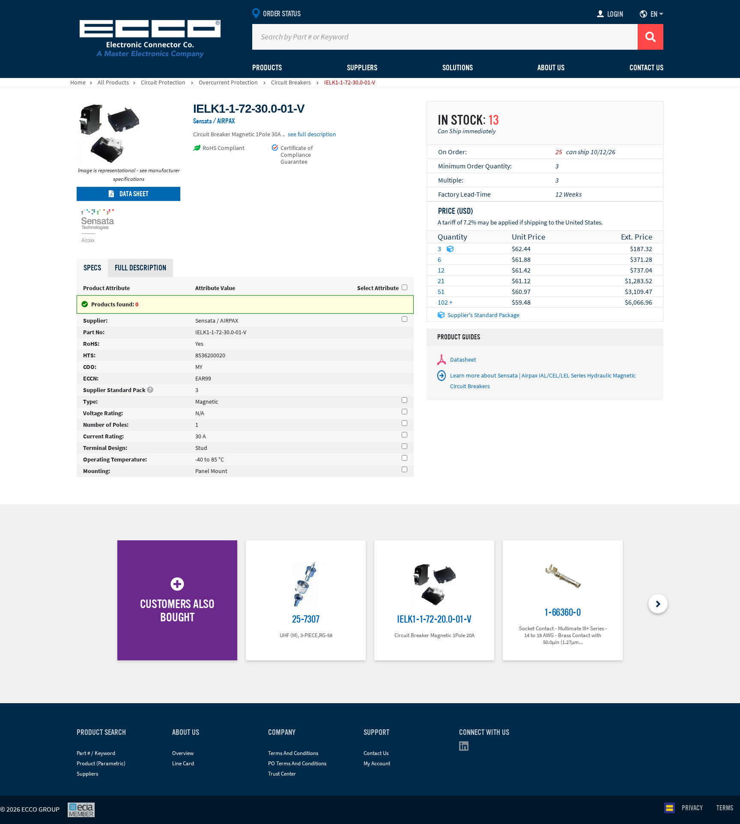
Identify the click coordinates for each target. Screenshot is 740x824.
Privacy (692, 808)
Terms (724, 808)
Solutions (457, 67)
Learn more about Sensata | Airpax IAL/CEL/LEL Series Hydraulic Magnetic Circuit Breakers (543, 381)
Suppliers (87, 773)
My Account (377, 763)
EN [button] (653, 14)
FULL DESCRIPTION (140, 268)
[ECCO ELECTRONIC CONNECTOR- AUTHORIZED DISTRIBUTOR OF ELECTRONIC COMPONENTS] (150, 37)
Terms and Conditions (293, 753)
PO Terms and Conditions (297, 763)
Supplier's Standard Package (483, 315)
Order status (281, 13)
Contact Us (646, 67)
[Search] (650, 37)
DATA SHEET (133, 194)
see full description (312, 134)
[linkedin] (466, 748)
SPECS (92, 268)
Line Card (183, 763)
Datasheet (463, 359)
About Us (550, 67)
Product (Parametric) (101, 763)
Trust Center (282, 773)
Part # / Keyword (96, 753)
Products (267, 67)
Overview (183, 753)
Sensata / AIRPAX (214, 121)
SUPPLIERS (362, 67)
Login (615, 14)
